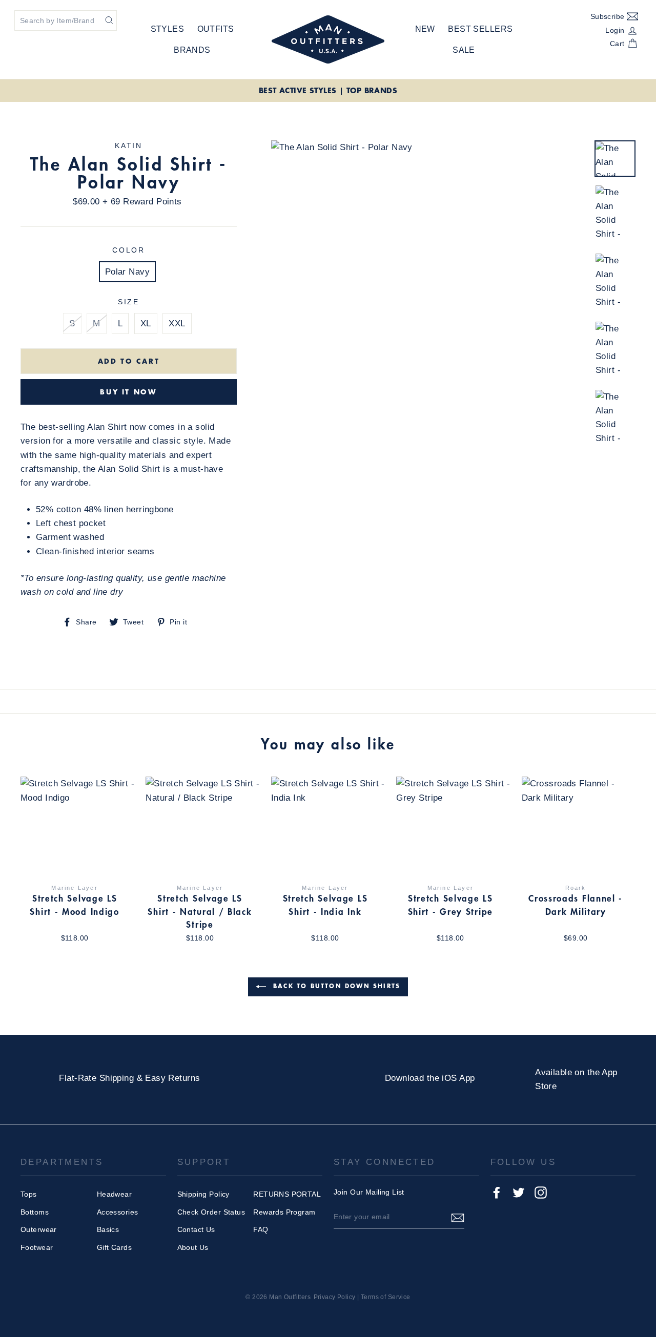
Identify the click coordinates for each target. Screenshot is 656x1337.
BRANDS (192, 50)
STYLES (167, 29)
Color (128, 250)
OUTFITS (215, 29)
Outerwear (38, 1229)
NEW (425, 29)
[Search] (109, 20)
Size (128, 302)
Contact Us (196, 1229)
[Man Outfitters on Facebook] (496, 1192)
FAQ (260, 1229)
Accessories (117, 1212)
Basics (108, 1229)
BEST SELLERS (480, 29)
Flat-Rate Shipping (96, 1078)
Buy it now (128, 392)
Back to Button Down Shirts (335, 986)
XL (145, 323)
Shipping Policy (203, 1194)
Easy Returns (172, 1078)
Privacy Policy (335, 1297)
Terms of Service (386, 1297)
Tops (28, 1194)
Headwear (114, 1194)
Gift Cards (114, 1247)
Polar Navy (127, 272)
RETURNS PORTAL (287, 1194)
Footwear (36, 1247)
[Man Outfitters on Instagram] (541, 1192)
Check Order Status (211, 1212)
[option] (328, 91)
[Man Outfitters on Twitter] (518, 1192)
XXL (177, 323)
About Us (193, 1247)
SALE (464, 50)
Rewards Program (284, 1212)
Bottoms (34, 1212)
